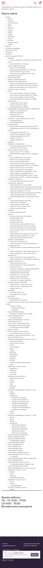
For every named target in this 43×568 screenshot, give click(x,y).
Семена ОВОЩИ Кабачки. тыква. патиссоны (21, 468)
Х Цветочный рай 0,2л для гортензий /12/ (22, 265)
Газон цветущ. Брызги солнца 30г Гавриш (23, 93)
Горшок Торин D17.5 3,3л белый (20, 152)
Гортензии (13, 374)
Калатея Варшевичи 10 (17, 122)
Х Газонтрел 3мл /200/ (17, 292)
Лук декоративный (15, 485)
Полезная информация (13, 48)
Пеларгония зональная (19, 398)
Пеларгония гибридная (19, 409)
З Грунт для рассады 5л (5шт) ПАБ (20, 200)
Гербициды (11, 290)
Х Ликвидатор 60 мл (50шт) (18, 294)
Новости (8, 46)
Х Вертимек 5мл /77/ (16, 115)
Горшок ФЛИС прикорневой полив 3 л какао (24, 175)
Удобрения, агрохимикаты (16, 240)
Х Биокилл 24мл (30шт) (17, 116)
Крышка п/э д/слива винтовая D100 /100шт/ (23, 83)
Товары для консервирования (17, 81)
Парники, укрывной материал (17, 79)
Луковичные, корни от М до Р (17, 376)
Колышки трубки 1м (16, 220)
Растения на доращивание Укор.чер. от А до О (22, 339)
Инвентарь (11, 36)
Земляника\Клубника (18, 308)
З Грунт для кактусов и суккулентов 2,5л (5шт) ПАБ (25, 189)
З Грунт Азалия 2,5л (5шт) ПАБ (19, 204)
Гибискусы (13, 370)
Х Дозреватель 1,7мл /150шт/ (19, 300)
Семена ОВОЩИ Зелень (15, 460)
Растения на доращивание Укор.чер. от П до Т (22, 390)
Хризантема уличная (18, 431)
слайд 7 (10, 33)
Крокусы (12, 483)
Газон (9, 91)
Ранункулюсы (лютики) (17, 378)
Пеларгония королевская (20, 400)
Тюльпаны (13, 476)
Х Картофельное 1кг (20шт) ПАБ (20, 271)
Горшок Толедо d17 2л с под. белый (21, 167)
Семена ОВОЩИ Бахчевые (16, 437)
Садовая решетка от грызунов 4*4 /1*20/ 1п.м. (24, 234)
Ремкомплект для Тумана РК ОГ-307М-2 (22, 236)
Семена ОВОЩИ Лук (14, 446)
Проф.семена (12, 101)
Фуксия (12, 417)
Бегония (12, 361)
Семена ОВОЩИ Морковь (16, 312)
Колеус (12, 345)
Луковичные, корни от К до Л (17, 480)
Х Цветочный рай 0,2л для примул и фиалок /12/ (24, 251)
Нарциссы (13, 386)
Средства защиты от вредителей (18, 435)
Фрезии (12, 472)
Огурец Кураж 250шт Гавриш (19, 107)
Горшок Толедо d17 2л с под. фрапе (21, 169)
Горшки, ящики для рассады (16, 66)
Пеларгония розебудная (19, 405)
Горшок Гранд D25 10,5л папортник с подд (23, 171)
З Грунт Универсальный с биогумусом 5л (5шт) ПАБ (25, 187)
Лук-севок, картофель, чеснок (17, 487)
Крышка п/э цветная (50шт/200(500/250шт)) (24, 85)
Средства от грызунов (15, 179)
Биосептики (11, 296)
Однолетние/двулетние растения (20, 362)
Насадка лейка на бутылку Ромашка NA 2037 (24, 126)
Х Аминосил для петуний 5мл (19, 277)
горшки (10, 38)
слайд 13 (10, 44)
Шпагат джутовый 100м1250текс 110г (21, 238)
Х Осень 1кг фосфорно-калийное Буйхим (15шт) (24, 269)
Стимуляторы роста (14, 298)
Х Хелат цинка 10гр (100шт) (18, 263)
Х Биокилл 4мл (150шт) (17, 113)
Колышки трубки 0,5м (16, 218)
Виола (12, 349)
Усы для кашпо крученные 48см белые (22, 224)
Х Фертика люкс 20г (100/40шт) (20, 279)
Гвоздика (13, 357)
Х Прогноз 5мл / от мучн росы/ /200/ (21, 284)
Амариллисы (14, 368)
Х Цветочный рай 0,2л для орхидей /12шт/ (23, 257)
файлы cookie (19, 553)
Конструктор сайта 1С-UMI (32, 544)
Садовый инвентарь (14, 77)
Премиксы (11, 210)
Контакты (8, 54)
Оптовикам (9, 52)
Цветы (10, 25)
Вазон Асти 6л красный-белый (19, 161)
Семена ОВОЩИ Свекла (15, 337)
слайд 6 (10, 31)
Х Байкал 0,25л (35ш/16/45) (18, 111)
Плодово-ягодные (15, 306)
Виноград (15, 310)
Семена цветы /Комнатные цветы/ (18, 452)
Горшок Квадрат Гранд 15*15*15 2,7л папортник (24, 165)
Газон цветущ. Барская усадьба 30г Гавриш (23, 99)
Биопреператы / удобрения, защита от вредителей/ (24, 109)
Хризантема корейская (19, 425)
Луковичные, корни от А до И (17, 366)
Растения (10, 21)
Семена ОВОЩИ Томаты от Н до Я (18, 462)
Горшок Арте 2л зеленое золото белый (22, 163)
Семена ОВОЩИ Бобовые (16, 442)
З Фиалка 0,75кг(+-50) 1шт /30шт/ (20, 206)
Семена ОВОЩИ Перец (15, 448)
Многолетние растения (17, 343)
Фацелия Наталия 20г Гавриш (19, 64)
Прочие (10, 214)
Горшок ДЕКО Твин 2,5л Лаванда (20, 157)
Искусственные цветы (15, 76)
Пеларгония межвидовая (20, 403)
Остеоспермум (14, 347)
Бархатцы (12, 359)
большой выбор (13, 23)
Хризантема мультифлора (20, 429)
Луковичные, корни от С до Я (17, 470)
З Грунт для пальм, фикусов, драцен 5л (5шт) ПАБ (25, 193)
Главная (8, 17)
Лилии (12, 482)
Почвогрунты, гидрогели (15, 183)
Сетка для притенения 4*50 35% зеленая (23, 226)
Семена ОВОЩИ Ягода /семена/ (18, 466)
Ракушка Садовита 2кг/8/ (18, 212)
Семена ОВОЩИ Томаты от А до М (18, 454)
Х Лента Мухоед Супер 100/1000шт (21, 146)
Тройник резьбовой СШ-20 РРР (20, 136)
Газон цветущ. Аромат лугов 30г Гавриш (22, 97)
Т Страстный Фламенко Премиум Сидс (22, 464)
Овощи (10, 27)
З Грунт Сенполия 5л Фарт (18, 208)
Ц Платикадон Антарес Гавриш (19, 327)
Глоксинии (13, 372)
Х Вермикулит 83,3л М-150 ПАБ (19, 273)
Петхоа (12, 413)
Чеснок (12, 489)
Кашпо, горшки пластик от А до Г (18, 150)
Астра (11, 364)
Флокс (12, 419)
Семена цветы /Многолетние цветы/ (19, 325)
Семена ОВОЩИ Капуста (15, 444)
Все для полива (12, 124)
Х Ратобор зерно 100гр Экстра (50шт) (21, 181)
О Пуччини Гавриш (15, 318)
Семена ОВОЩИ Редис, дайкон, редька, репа (22, 458)
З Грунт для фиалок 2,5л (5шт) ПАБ (20, 185)
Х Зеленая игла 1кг (15, 267)
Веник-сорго (14, 232)
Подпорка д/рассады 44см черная (20, 216)
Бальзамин (13, 353)
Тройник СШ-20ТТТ (16, 138)
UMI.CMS (34, 546)
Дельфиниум (14, 355)
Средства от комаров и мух (16, 144)
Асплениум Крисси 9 (16, 120)
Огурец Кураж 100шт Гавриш (19, 103)
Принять (34, 554)
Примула (12, 394)
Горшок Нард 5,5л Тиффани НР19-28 (21, 173)
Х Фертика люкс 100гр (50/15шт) (20, 275)
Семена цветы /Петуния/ (15, 450)
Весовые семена (13, 329)
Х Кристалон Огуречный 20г (19, 241)
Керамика (11, 142)
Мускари (12, 388)
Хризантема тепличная (19, 427)
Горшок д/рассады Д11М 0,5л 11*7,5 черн (22, 74)
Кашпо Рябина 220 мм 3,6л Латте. (20, 333)
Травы (12, 392)
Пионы (12, 380)
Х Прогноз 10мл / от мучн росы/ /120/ (21, 286)
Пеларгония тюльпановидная (21, 407)
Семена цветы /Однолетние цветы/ (19, 323)
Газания (12, 351)
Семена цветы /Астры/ (15, 321)
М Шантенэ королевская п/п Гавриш (21, 314)
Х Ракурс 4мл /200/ (16, 288)
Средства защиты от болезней (17, 282)
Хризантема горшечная (19, 433)
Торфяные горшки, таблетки (17, 89)
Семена (10, 19)
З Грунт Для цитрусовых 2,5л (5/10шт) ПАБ (23, 195)
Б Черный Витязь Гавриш (17, 441)
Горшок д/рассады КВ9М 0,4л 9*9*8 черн (23, 70)
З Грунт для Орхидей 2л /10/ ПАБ (20, 191)
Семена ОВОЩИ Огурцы (15, 316)
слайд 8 (10, 35)
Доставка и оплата (11, 50)
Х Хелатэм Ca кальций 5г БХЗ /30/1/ (20, 281)
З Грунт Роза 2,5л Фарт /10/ (18, 202)
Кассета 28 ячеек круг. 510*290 (20, 72)
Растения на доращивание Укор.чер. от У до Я (22, 415)
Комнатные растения (16, 341)
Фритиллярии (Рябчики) (17, 478)
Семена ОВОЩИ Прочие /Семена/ (18, 320)
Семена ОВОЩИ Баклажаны (16, 439)
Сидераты (11, 58)
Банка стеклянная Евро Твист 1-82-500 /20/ (23, 87)
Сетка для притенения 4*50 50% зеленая (23, 228)
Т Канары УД (14, 456)
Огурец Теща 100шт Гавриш (18, 105)
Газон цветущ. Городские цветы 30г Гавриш (23, 95)
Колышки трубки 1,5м (16, 222)
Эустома (12, 421)
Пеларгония (13, 396)
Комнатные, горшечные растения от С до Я (21, 335)
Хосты (12, 474)
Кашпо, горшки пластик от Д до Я (18, 331)
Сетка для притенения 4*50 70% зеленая (23, 230)
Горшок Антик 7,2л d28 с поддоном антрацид (24, 177)
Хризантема (13, 423)
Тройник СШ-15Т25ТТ (17, 140)
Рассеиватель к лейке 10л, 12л (19, 132)
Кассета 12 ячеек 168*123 (17, 68)
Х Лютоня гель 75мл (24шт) (18, 148)
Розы (11, 384)
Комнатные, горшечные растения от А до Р (21, 118)
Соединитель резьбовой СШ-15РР (20, 134)
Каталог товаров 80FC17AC (14, 56)
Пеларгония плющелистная (20, 402)
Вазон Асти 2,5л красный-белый (20, 159)
